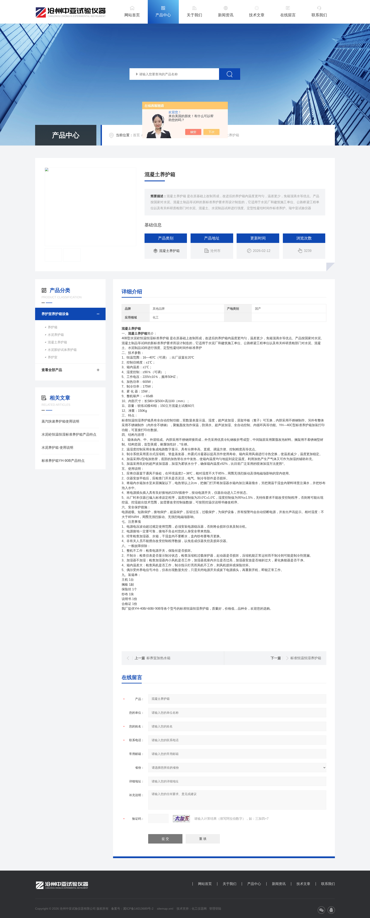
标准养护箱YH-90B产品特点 (63, 460)
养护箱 (52, 327)
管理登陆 (215, 908)
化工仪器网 (199, 908)
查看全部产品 (52, 370)
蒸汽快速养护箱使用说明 (60, 421)
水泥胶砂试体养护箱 (62, 349)
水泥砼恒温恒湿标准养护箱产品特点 (69, 434)
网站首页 (132, 15)
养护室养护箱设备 (55, 314)
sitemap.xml (165, 908)
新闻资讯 (225, 15)
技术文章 (256, 15)
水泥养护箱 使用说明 (57, 447)
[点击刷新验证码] (181, 818)
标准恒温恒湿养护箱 (305, 658)
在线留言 (288, 15)
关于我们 (194, 15)
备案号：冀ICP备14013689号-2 (132, 908)
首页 (136, 135)
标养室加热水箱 (158, 658)
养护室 (52, 357)
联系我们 (319, 15)
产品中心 (163, 15)
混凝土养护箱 (169, 251)
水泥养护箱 (56, 334)
